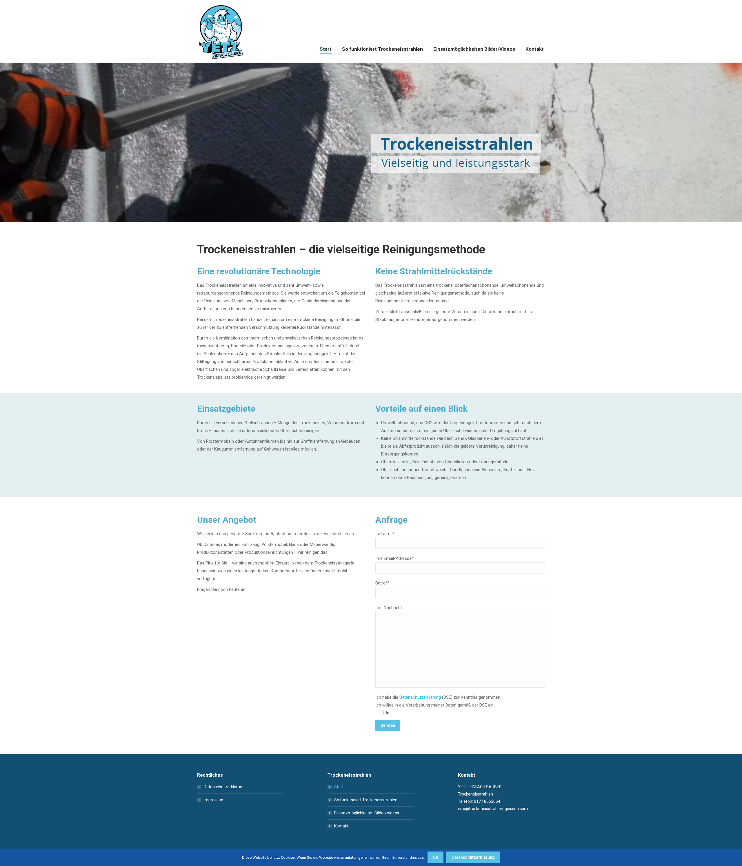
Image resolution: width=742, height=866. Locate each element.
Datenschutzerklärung (420, 697)
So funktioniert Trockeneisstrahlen (365, 800)
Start (338, 787)
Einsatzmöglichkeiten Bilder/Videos (366, 813)
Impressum (214, 800)
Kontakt (341, 826)
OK (435, 857)
